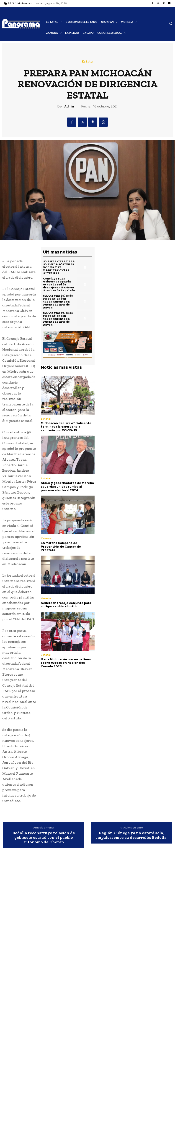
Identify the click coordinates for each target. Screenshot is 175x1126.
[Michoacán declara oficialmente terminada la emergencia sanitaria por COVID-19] (68, 395)
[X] (163, 3)
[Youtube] (169, 3)
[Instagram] (158, 3)
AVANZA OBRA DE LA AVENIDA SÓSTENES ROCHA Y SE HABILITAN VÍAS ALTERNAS (59, 267)
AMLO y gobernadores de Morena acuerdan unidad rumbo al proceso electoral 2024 (67, 486)
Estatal (87, 61)
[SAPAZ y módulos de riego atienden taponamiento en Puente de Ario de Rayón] (84, 301)
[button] (171, 23)
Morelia (46, 598)
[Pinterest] (92, 122)
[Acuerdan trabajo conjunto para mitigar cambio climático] (68, 575)
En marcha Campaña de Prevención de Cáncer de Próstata (61, 546)
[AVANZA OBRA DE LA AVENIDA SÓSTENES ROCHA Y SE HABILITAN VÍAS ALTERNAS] (84, 267)
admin (69, 106)
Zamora (46, 538)
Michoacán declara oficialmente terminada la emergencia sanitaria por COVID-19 (66, 426)
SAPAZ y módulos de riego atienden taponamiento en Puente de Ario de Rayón (58, 301)
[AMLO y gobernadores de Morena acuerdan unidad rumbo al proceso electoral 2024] (68, 455)
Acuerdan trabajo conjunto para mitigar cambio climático (66, 605)
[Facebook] (152, 3)
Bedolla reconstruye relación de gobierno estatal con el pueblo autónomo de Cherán (44, 837)
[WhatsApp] (103, 122)
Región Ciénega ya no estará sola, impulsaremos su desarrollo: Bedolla (131, 835)
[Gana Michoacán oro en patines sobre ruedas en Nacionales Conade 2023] (68, 631)
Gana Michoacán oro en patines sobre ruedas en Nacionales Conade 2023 (66, 662)
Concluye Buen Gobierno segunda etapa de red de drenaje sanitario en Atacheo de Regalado (59, 284)
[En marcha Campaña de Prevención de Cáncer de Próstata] (68, 515)
